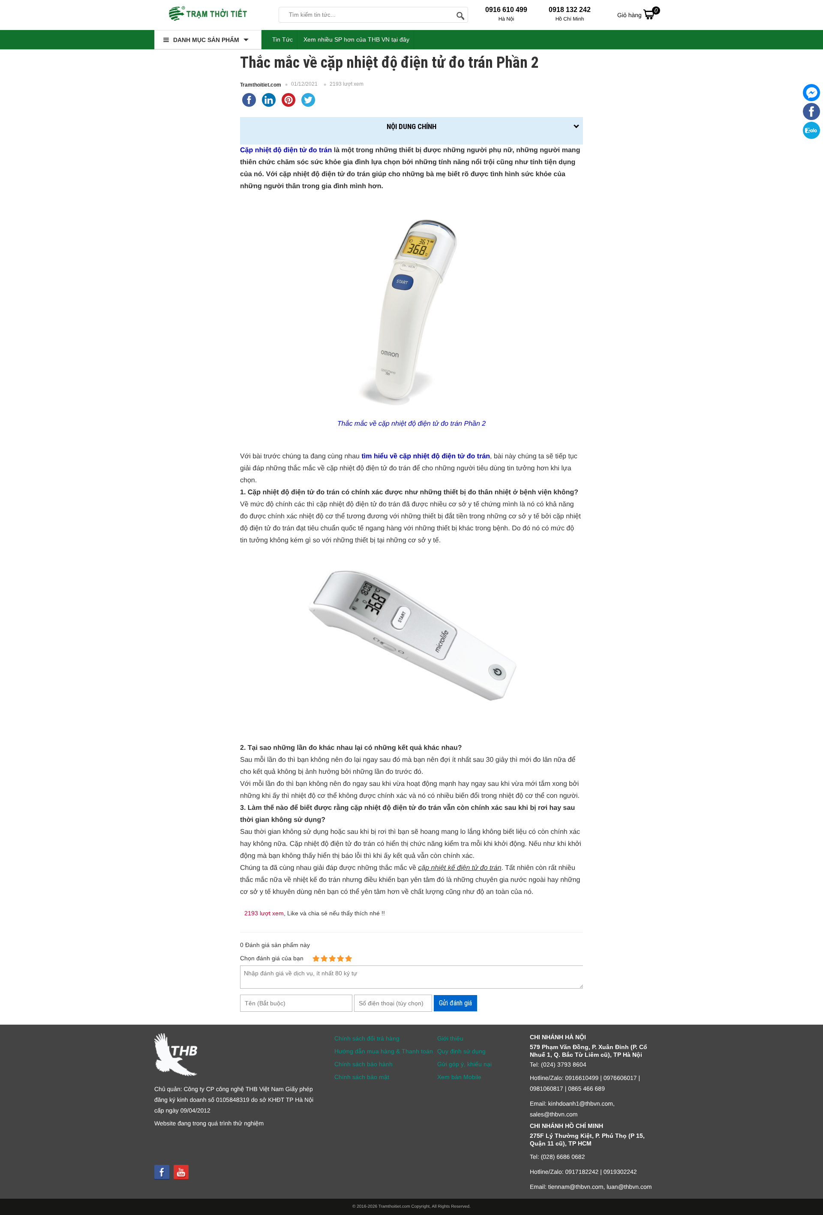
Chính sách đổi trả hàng (366, 1038)
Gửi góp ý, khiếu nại (464, 1064)
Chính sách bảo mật (361, 1077)
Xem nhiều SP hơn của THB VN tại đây (356, 39)
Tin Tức (282, 39)
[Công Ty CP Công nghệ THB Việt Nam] (207, 15)
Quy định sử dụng (461, 1051)
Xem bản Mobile (459, 1077)
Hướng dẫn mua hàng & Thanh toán (383, 1051)
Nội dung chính (411, 126)
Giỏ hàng (637, 12)
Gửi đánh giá (455, 1003)
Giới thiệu (450, 1038)
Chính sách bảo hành (363, 1064)
